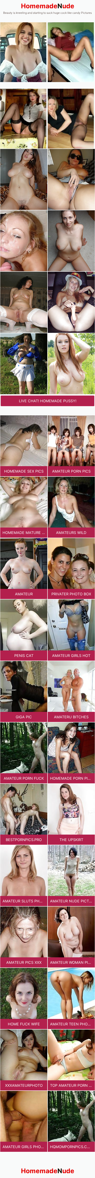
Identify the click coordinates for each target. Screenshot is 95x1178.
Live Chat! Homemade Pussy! (47, 401)
